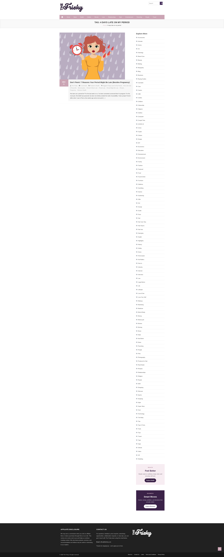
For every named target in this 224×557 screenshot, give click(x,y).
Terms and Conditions (151, 554)
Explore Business (150, 506)
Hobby (140, 248)
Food (139, 173)
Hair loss (140, 229)
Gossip (140, 207)
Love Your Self (142, 297)
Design (140, 139)
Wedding (140, 459)
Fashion (140, 165)
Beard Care (141, 56)
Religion (140, 376)
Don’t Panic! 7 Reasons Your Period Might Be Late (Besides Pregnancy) (100, 82)
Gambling (140, 188)
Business (140, 75)
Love (103, 17)
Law (139, 278)
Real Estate (141, 365)
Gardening (141, 195)
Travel (154, 17)
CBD (139, 94)
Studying (140, 398)
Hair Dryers (141, 225)
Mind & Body (141, 312)
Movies (97, 17)
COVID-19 (141, 124)
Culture (140, 135)
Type (139, 440)
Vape (139, 444)
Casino (140, 90)
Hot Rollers (141, 259)
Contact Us (136, 554)
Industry (140, 267)
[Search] (161, 3)
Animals (140, 41)
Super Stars (141, 406)
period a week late (92, 88)
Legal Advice (141, 282)
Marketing (141, 304)
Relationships (112, 17)
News (75, 17)
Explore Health (150, 480)
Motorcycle (141, 319)
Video (139, 451)
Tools (139, 429)
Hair (139, 218)
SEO (139, 383)
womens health (81, 90)
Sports (140, 395)
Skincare (140, 391)
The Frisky (74, 85)
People (140, 350)
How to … (141, 263)
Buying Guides (142, 79)
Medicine (140, 308)
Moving (140, 327)
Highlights (141, 240)
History (140, 244)
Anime (140, 45)
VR (139, 455)
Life (139, 286)
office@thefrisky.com (105, 542)
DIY (139, 143)
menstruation (81, 88)
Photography (141, 357)
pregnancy (73, 90)
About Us (130, 554)
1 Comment (83, 85)
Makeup (140, 301)
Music (139, 331)
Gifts (139, 199)
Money (140, 316)
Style (120, 17)
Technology (141, 413)
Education (141, 150)
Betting (140, 64)
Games (140, 191)
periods (122, 88)
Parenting (139, 17)
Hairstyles (141, 233)
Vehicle (140, 447)
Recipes (140, 368)
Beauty (140, 60)
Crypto (140, 131)
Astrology (140, 52)
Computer (141, 116)
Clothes (140, 112)
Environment (141, 158)
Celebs (89, 17)
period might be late (112, 88)
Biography (141, 67)
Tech (139, 410)
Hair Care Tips (142, 222)
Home (68, 17)
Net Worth (141, 338)
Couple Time (141, 120)
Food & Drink (141, 176)
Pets (139, 353)
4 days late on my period (114, 85)
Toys (139, 432)
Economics (141, 146)
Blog (139, 71)
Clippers (140, 109)
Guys (139, 214)
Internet (140, 271)
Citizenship (141, 105)
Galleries (140, 184)
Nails (139, 334)
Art (139, 49)
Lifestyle (140, 289)
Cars (139, 86)
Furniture (140, 180)
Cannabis (140, 82)
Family (140, 161)
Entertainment (129, 17)
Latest (142, 554)
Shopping (140, 387)
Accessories (141, 37)
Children (140, 101)
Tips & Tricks (141, 425)
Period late (102, 88)
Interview (140, 274)
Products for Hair (142, 361)
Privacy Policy (161, 554)
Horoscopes (141, 255)
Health (82, 17)
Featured (140, 169)
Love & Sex (141, 293)
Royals (147, 17)
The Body (140, 417)
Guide (139, 210)
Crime (139, 128)
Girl (139, 203)
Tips (139, 421)
